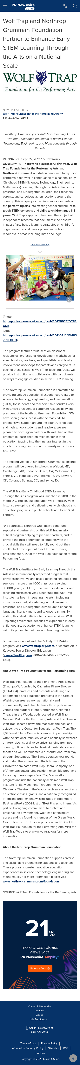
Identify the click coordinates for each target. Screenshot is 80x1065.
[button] (40, 81)
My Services (38, 1019)
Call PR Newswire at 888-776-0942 (40, 1030)
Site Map (53, 1048)
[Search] (75, 6)
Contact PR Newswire (39, 1006)
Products (39, 1010)
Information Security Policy (27, 1048)
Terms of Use (28, 1043)
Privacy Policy (49, 1043)
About (39, 1015)
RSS (65, 1048)
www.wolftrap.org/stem (38, 646)
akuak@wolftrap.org (18, 655)
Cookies (40, 1053)
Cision (46, 1059)
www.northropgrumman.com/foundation (31, 881)
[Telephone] (65, 6)
